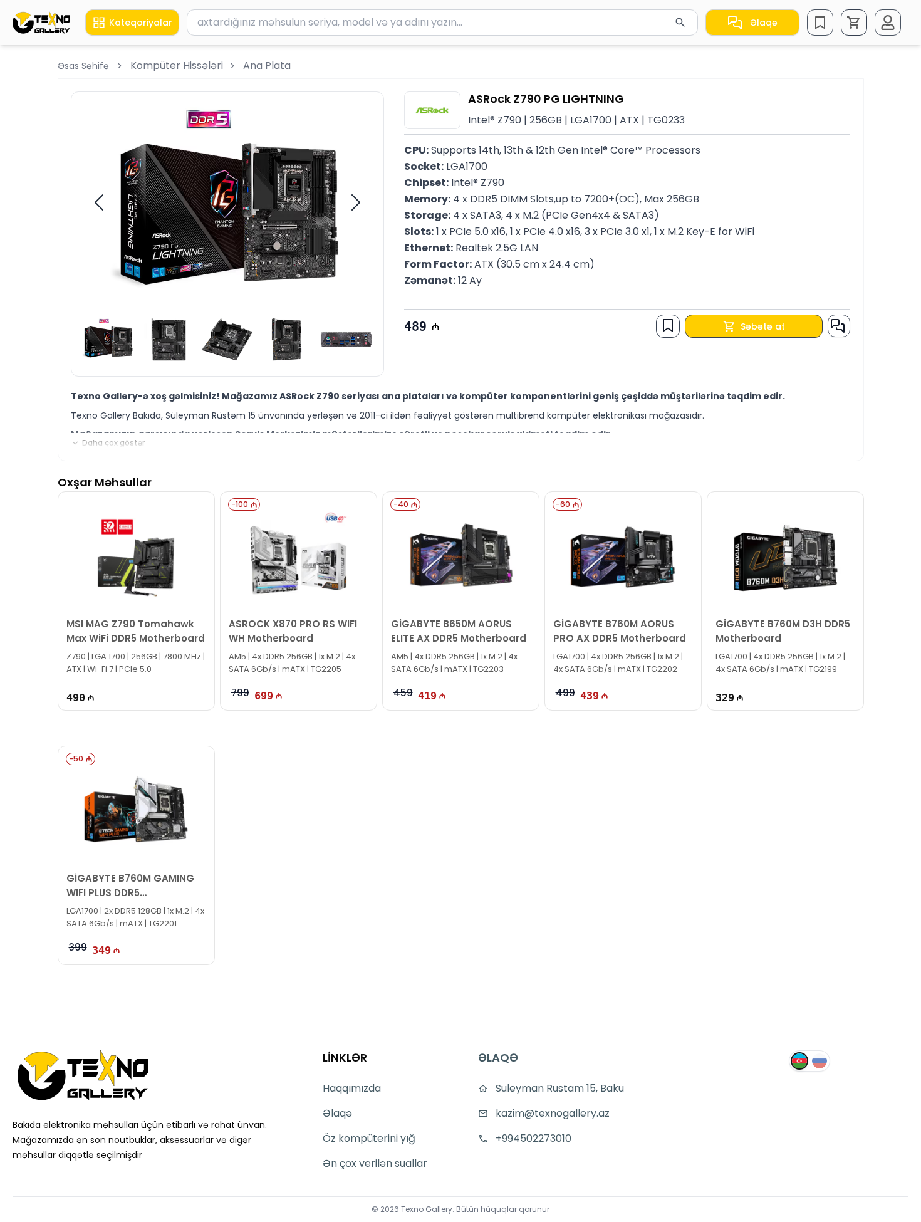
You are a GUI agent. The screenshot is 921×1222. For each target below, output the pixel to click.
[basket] (854, 22)
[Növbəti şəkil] (356, 202)
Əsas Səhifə (83, 66)
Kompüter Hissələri (176, 65)
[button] (853, 22)
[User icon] (888, 22)
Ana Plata (267, 65)
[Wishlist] (820, 22)
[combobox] (442, 22)
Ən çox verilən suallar (375, 1163)
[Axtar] (680, 23)
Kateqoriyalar (140, 22)
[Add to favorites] (667, 325)
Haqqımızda (352, 1088)
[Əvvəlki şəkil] (99, 202)
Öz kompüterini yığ (369, 1138)
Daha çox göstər (113, 443)
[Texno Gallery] (41, 22)
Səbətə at (763, 326)
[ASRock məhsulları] (432, 110)
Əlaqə (764, 22)
